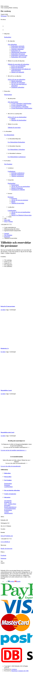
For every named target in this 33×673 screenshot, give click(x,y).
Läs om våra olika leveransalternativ (11, 466)
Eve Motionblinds (9, 135)
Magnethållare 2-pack (6, 390)
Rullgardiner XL (15, 50)
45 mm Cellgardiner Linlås (18, 105)
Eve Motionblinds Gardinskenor (17, 157)
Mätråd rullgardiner (16, 81)
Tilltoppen (2, 562)
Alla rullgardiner (12, 44)
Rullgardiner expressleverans (19, 55)
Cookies (6, 511)
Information (7, 497)
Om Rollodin (8, 500)
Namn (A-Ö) (7, 261)
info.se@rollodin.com (7, 536)
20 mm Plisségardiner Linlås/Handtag (21, 108)
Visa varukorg (11, 16)
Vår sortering (8, 260)
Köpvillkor (7, 505)
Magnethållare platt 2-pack (7, 432)
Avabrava (14, 669)
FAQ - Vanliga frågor (10, 504)
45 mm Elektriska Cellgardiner (19, 106)
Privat (5, 221)
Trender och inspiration (10, 493)
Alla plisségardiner (13, 102)
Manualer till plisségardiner (18, 120)
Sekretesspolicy (8, 513)
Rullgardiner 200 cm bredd (18, 57)
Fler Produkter (8, 164)
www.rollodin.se (5, 541)
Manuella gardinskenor (17, 174)
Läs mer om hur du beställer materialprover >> (13, 450)
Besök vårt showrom (6, 548)
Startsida (6, 233)
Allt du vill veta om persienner (19, 200)
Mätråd (13, 118)
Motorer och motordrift (17, 72)
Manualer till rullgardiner (18, 82)
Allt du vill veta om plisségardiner (17, 117)
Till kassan (4, 16)
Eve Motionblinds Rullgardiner (16, 142)
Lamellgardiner (12, 210)
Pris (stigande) (8, 265)
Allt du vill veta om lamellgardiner (20, 212)
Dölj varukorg (5, 6)
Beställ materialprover (10, 507)
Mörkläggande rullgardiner (18, 52)
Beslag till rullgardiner (17, 67)
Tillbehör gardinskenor (17, 176)
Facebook (3, 555)
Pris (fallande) (8, 266)
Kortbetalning (8, 510)
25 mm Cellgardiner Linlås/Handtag (21, 103)
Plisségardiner (8, 94)
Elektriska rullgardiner (17, 49)
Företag (10, 221)
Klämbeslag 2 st (5, 348)
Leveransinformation (10, 508)
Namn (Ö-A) (7, 263)
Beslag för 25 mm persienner (8, 306)
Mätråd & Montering (17, 188)
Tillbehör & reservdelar (14, 127)
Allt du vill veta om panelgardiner (20, 186)
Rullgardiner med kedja (17, 46)
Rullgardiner (7, 37)
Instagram (3, 558)
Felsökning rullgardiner (17, 87)
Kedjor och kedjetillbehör (18, 66)
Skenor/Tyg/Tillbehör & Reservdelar (21, 215)
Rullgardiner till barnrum (18, 54)
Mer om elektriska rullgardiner (12, 490)
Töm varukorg (5, 7)
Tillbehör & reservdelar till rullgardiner (18, 64)
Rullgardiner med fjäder (17, 47)
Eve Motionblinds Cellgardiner (16, 149)
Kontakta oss (7, 502)
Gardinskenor (11, 171)
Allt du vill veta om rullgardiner (16, 79)
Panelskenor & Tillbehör (18, 189)
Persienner (11, 197)
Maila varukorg (13, 7)
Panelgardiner (11, 183)
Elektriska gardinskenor (17, 173)
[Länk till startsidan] (11, 4)
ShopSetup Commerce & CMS (20, 671)
